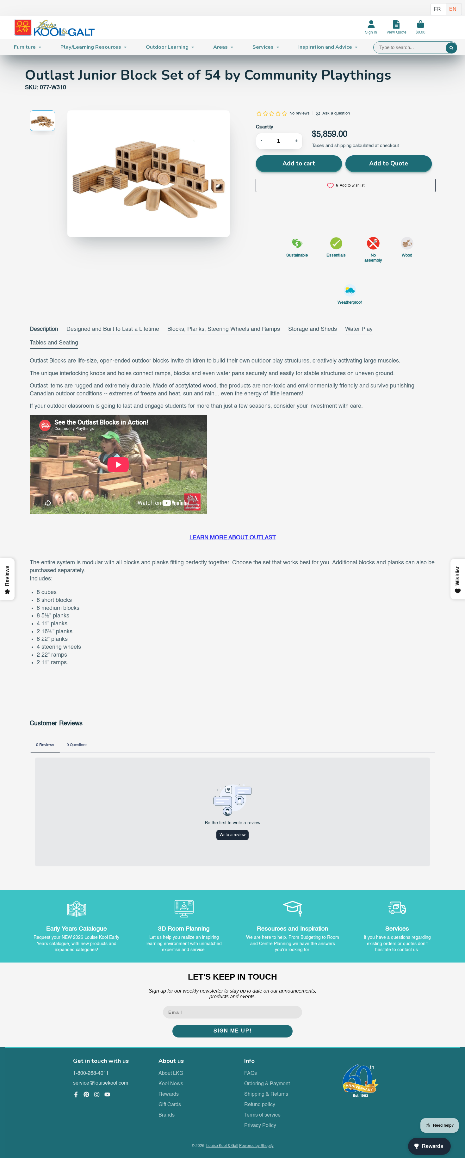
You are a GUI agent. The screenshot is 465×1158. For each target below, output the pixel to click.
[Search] (451, 47)
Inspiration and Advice (325, 47)
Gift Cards (169, 1104)
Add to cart (298, 163)
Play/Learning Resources (90, 47)
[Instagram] (97, 1094)
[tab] (44, 330)
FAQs (250, 1073)
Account (371, 27)
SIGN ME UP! (232, 1031)
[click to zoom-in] (148, 173)
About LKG (170, 1073)
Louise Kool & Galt (222, 1146)
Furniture (25, 47)
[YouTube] (107, 1094)
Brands (166, 1115)
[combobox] (415, 47)
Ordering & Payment (267, 1084)
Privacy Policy (260, 1125)
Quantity (264, 127)
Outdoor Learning (167, 47)
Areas (220, 47)
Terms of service (262, 1115)
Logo (54, 27)
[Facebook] (76, 1094)
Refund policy (259, 1104)
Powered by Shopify (256, 1146)
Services (263, 47)
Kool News (170, 1084)
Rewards (168, 1094)
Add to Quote (388, 163)
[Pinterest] (86, 1094)
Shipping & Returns (266, 1094)
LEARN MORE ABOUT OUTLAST (232, 538)
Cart (420, 27)
